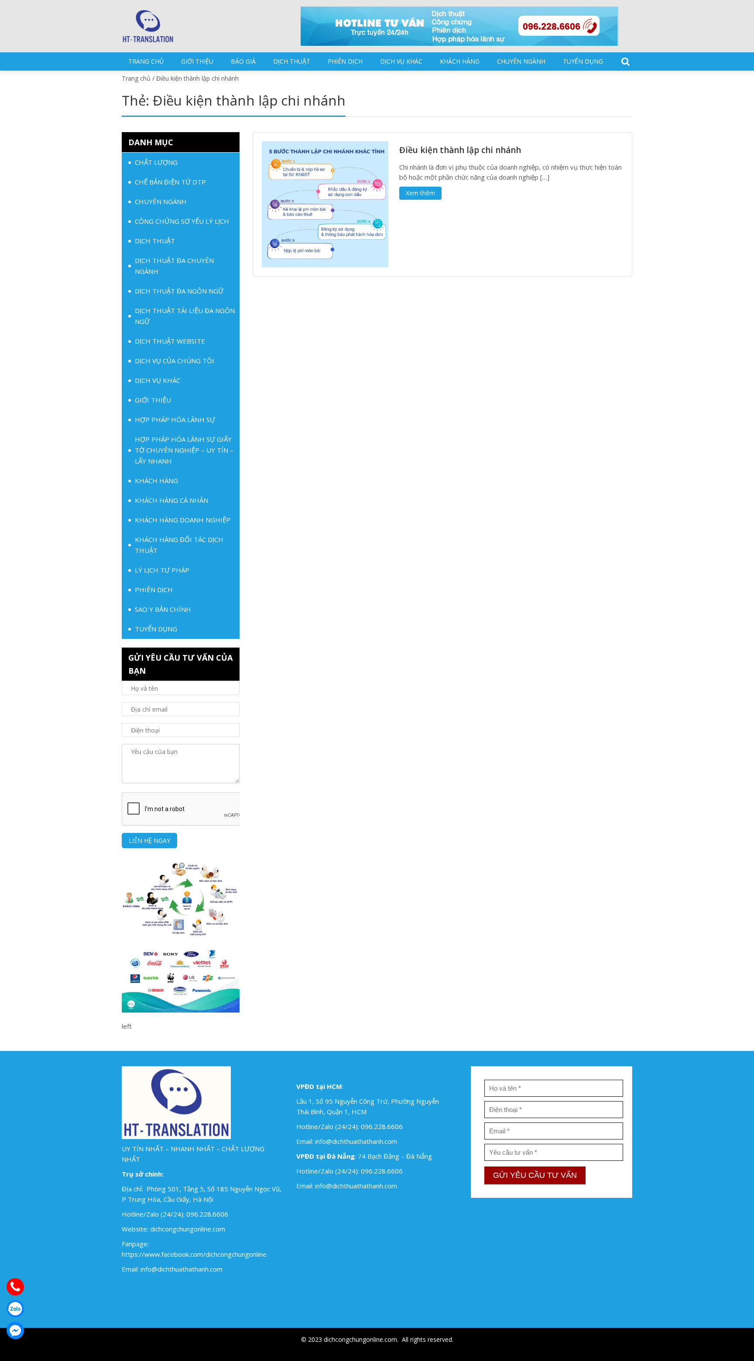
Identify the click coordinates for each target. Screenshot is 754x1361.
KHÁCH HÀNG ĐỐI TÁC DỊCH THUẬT (179, 545)
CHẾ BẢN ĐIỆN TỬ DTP (170, 181)
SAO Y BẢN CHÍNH (163, 609)
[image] (325, 203)
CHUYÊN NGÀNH (521, 61)
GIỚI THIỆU (197, 61)
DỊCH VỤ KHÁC (401, 61)
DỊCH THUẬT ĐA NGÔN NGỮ (179, 291)
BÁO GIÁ (243, 61)
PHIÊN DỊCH (345, 61)
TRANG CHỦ (146, 61)
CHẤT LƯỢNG (156, 162)
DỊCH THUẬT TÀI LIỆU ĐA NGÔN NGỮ (185, 316)
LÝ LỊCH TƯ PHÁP (162, 570)
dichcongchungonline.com (187, 1229)
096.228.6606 (207, 1214)
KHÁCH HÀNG (460, 61)
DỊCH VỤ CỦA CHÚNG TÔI (174, 360)
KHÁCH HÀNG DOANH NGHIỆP (182, 519)
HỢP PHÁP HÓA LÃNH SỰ (175, 419)
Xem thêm (420, 193)
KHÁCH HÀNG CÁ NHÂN (171, 500)
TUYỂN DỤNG (583, 61)
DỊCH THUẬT (291, 61)
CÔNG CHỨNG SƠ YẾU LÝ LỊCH (182, 221)
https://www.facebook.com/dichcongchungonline (194, 1254)
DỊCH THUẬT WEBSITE (170, 341)
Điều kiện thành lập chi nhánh (460, 150)
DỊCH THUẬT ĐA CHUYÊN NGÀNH (174, 266)
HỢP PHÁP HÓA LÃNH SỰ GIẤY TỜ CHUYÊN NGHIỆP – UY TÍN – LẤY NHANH (184, 450)
